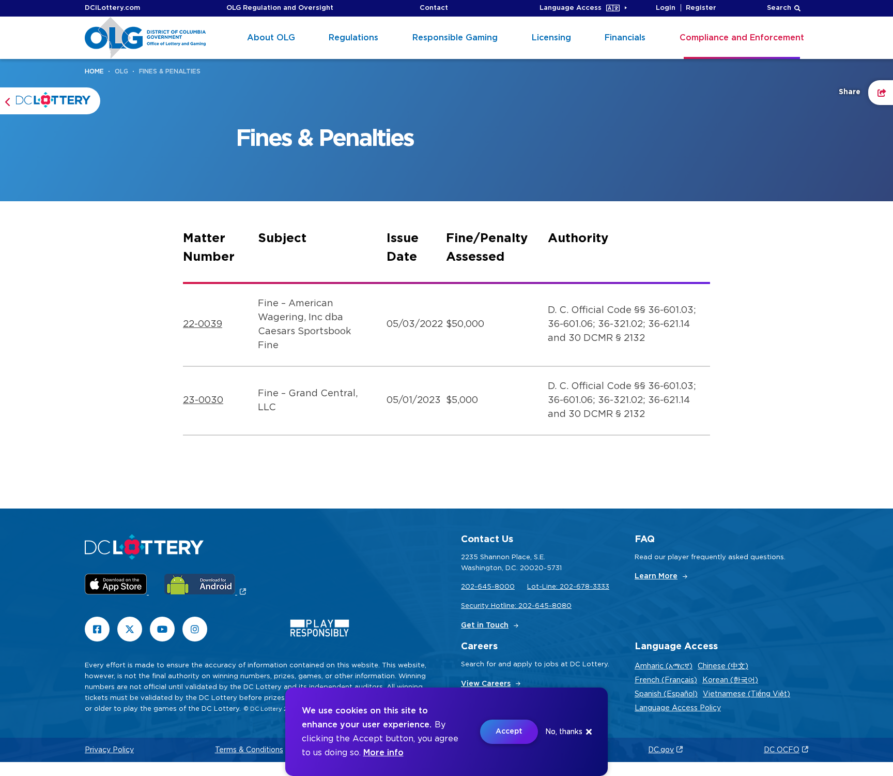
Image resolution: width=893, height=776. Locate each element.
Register (701, 8)
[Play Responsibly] (319, 630)
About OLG (271, 38)
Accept (509, 731)
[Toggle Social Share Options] (880, 92)
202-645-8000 (488, 587)
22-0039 (202, 324)
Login (665, 8)
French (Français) (666, 680)
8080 (562, 606)
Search (779, 8)
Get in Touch (485, 625)
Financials (625, 38)
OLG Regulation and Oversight (279, 8)
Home (94, 71)
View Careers (486, 684)
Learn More (656, 576)
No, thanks (563, 732)
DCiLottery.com (112, 8)
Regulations (353, 38)
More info (383, 753)
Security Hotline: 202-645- (506, 606)
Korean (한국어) (730, 680)
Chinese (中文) (723, 666)
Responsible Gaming (455, 38)
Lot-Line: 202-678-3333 (568, 587)
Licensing (551, 38)
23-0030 (203, 400)
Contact (434, 8)
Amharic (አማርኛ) (663, 666)
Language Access (571, 8)
